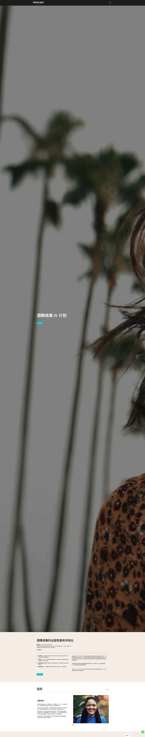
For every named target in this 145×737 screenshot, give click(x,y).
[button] (108, 689)
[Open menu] (110, 3)
